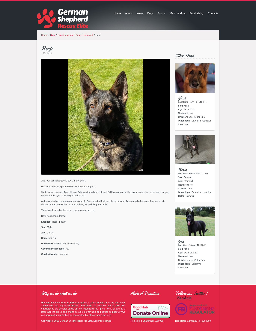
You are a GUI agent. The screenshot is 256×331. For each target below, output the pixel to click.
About (128, 13)
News (139, 13)
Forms (161, 13)
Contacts (213, 13)
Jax (181, 241)
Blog (52, 35)
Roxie (182, 169)
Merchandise (177, 13)
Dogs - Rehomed (84, 35)
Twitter (199, 293)
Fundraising (196, 13)
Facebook (183, 298)
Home (117, 13)
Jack (182, 98)
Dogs (150, 13)
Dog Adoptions (65, 35)
